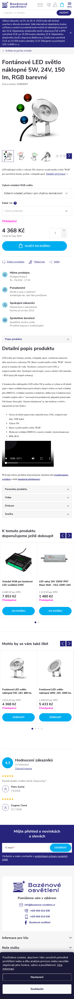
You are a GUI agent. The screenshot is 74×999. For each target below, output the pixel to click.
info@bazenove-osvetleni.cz (39, 904)
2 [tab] (38, 622)
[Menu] (69, 4)
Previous (63, 535)
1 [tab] (35, 622)
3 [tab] (38, 729)
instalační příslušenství (29, 479)
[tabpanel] (18, 580)
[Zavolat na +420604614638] (49, 5)
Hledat (64, 12)
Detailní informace (55, 174)
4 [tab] (42, 729)
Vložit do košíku (37, 246)
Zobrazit (19, 717)
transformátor (61, 475)
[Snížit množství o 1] (64, 235)
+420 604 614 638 (40, 910)
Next (69, 535)
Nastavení (37, 977)
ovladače (6, 479)
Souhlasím (37, 989)
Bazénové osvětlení (39, 922)
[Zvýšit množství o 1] (64, 230)
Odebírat (60, 847)
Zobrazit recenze (23, 768)
